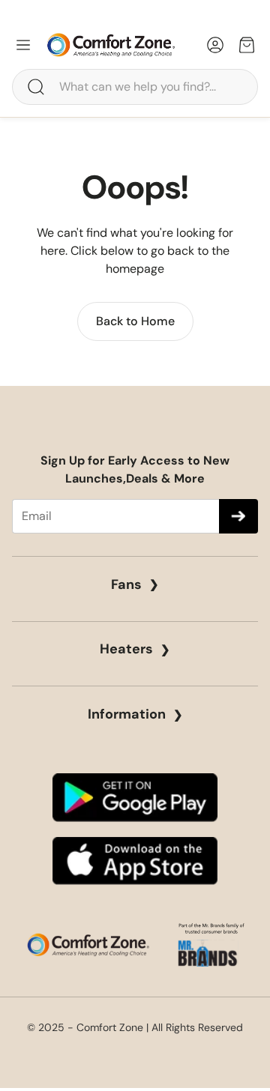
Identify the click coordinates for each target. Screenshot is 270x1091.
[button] (135, 87)
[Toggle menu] (23, 45)
